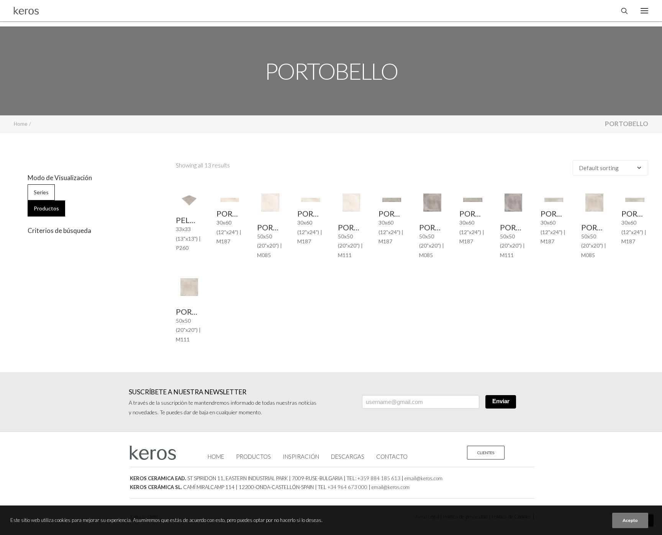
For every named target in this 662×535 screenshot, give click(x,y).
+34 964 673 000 (347, 487)
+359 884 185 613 (378, 478)
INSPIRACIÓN (301, 456)
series (41, 192)
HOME (216, 456)
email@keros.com (423, 478)
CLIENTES (485, 452)
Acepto (630, 520)
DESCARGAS (347, 456)
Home (20, 124)
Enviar (501, 401)
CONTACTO (392, 456)
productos (46, 208)
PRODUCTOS (253, 456)
